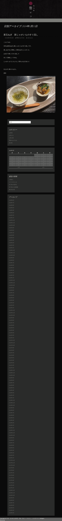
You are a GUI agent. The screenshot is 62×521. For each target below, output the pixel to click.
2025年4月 (11, 240)
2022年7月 (11, 322)
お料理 (10, 133)
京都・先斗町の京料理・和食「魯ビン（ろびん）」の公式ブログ (23, 518)
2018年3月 (11, 452)
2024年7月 (11, 262)
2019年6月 (11, 415)
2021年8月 (11, 350)
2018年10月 (12, 435)
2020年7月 (11, 382)
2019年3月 (11, 422)
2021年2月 (11, 365)
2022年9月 (11, 317)
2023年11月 (12, 282)
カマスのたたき (13, 182)
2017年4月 (11, 480)
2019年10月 (12, 405)
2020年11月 (12, 372)
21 (31, 162)
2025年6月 (11, 235)
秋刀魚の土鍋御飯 (13, 187)
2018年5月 (11, 447)
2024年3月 (11, 272)
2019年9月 (11, 407)
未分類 (10, 143)
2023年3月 (11, 302)
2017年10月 (12, 465)
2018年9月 (11, 437)
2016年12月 (12, 490)
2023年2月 (11, 305)
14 (31, 160)
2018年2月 (11, 455)
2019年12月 (12, 400)
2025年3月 (11, 242)
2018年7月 (11, 442)
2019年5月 (11, 417)
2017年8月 (11, 470)
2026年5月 (11, 207)
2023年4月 (11, 300)
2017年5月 (11, 477)
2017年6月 (11, 475)
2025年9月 (11, 227)
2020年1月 (11, 397)
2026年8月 (11, 200)
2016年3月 (11, 512)
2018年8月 (11, 440)
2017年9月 (11, 467)
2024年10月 (12, 255)
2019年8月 (11, 410)
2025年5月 (11, 237)
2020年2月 (11, 395)
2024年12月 (12, 250)
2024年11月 (12, 252)
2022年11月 (12, 312)
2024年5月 (11, 267)
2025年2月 (11, 245)
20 (24, 162)
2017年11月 (12, 462)
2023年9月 (11, 287)
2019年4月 (11, 420)
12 (18, 160)
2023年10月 (12, 285)
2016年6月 (11, 505)
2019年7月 (11, 412)
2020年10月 (12, 375)
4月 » (43, 167)
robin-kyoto (30, 38)
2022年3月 (11, 332)
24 (49, 162)
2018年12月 (12, 430)
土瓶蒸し (11, 179)
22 (37, 162)
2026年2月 (11, 215)
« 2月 (18, 167)
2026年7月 (11, 202)
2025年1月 (11, 247)
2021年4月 (11, 360)
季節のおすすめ (20, 38)
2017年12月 (12, 460)
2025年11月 (12, 222)
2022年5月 (11, 327)
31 (49, 165)
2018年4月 (11, 450)
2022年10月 (12, 315)
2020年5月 (11, 387)
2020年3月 (11, 392)
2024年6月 (11, 265)
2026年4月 (11, 210)
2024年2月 (11, 275)
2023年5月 (11, 297)
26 (18, 165)
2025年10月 (12, 225)
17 (49, 160)
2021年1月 (11, 367)
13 (24, 160)
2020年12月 (12, 370)
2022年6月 (11, 325)
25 (12, 165)
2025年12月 (12, 220)
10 (49, 157)
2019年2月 (11, 425)
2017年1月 (11, 487)
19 (18, 162)
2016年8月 (11, 500)
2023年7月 (11, 292)
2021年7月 (11, 352)
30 (43, 165)
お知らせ (11, 135)
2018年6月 (11, 445)
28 (31, 165)
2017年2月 (11, 485)
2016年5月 (11, 507)
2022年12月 (12, 310)
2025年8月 (11, 230)
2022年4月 (11, 330)
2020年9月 (11, 377)
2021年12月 (12, 340)
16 (43, 160)
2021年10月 (12, 345)
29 (37, 165)
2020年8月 (11, 380)
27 (24, 165)
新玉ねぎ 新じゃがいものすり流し (21, 34)
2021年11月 (12, 342)
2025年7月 (11, 232)
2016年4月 (11, 510)
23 (43, 162)
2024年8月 (11, 260)
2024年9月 (11, 257)
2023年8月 (11, 290)
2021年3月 (11, 362)
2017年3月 (11, 482)
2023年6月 (11, 295)
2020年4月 (11, 390)
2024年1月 (11, 277)
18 (12, 162)
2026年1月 (11, 217)
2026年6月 (11, 205)
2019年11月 (12, 402)
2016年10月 (12, 495)
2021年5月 (11, 357)
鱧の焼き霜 (12, 189)
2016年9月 (11, 497)
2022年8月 (11, 320)
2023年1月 (11, 307)
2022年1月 (11, 337)
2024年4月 (11, 270)
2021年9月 (11, 347)
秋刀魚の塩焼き (13, 184)
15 (37, 160)
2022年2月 (11, 335)
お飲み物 (11, 138)
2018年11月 (12, 432)
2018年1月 (11, 457)
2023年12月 (12, 280)
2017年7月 (11, 472)
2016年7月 (11, 502)
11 (12, 160)
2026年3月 (11, 212)
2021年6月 (11, 355)
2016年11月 (12, 492)
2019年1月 (11, 427)
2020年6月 (11, 385)
